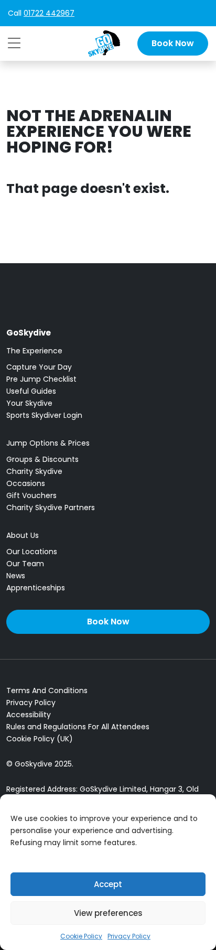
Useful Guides (31, 391)
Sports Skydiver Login (44, 415)
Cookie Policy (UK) (39, 738)
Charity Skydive (34, 471)
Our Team (25, 563)
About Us (22, 535)
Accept (108, 884)
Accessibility (28, 714)
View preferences (108, 913)
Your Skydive (29, 403)
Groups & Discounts (42, 459)
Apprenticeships (35, 587)
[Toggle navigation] (14, 43)
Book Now (173, 43)
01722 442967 (49, 13)
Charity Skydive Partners (50, 507)
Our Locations (31, 551)
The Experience (34, 351)
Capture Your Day (39, 367)
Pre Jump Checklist (41, 379)
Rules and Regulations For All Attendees (77, 726)
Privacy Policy (128, 936)
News (15, 575)
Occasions (25, 483)
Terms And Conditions (47, 690)
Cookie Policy (81, 936)
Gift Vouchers (31, 495)
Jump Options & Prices (48, 443)
